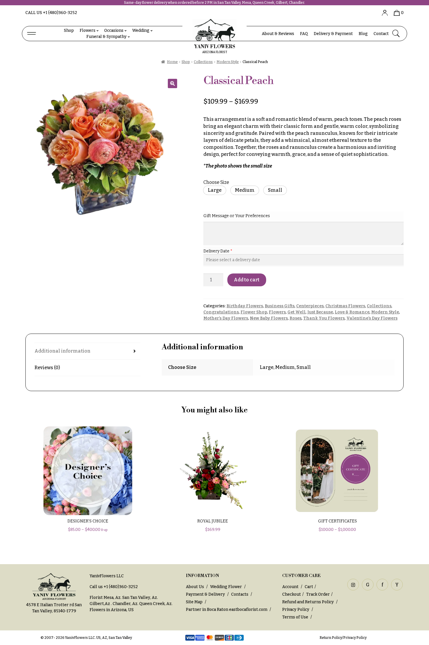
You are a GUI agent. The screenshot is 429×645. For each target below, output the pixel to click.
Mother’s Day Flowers (225, 318)
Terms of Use (295, 617)
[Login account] (382, 12)
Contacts (239, 594)
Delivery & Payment (333, 33)
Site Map (194, 601)
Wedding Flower (226, 586)
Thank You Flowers (324, 318)
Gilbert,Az (100, 603)
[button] (172, 83)
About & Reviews (278, 33)
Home (172, 62)
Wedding (140, 30)
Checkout (291, 594)
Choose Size (216, 182)
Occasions (113, 30)
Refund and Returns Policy (308, 601)
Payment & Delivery (205, 594)
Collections (203, 62)
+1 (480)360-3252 (121, 586)
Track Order (318, 594)
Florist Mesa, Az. (105, 597)
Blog (363, 33)
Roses (295, 318)
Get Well (296, 312)
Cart (309, 586)
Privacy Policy (295, 609)
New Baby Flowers (269, 318)
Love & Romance (352, 312)
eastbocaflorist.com (248, 609)
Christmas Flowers (345, 306)
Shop (69, 30)
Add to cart (246, 280)
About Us (195, 586)
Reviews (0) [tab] (47, 367)
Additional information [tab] (62, 351)
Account (290, 586)
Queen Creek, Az (155, 603)
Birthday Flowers (244, 306)
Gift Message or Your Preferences (236, 215)
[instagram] (353, 584)
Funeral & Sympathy (106, 36)
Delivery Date (216, 251)
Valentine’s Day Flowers (371, 318)
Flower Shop (253, 312)
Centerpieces (310, 306)
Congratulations (221, 312)
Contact (381, 33)
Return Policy (331, 638)
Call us (51, 12)
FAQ (304, 33)
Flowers (87, 30)
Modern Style (228, 62)
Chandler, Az (125, 603)
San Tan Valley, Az (139, 597)
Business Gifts (279, 306)
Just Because (320, 312)
